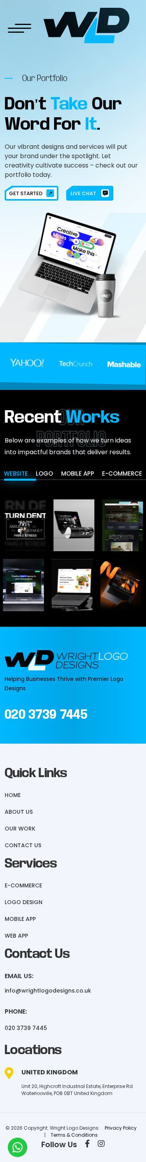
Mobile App (20, 919)
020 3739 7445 (46, 714)
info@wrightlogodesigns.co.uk (48, 990)
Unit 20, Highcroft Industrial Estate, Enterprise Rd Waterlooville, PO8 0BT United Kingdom (77, 1090)
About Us (19, 812)
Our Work (20, 828)
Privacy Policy (121, 1128)
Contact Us (23, 845)
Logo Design (23, 902)
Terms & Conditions (74, 1135)
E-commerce (23, 885)
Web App (16, 936)
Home (13, 795)
